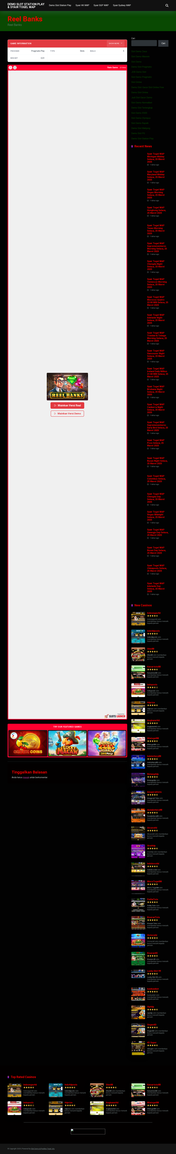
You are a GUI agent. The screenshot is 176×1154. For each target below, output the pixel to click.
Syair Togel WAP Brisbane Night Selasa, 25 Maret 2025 (156, 390)
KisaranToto (153, 917)
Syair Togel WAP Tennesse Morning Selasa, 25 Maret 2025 (157, 283)
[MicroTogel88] (138, 893)
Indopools (152, 684)
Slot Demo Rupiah (139, 123)
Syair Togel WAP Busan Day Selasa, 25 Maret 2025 (156, 550)
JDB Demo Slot (138, 72)
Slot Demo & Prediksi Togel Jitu (43, 1149)
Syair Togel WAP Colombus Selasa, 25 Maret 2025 (156, 479)
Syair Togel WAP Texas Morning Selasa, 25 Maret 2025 (156, 229)
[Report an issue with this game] (10, 67)
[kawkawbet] (138, 1000)
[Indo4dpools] (138, 642)
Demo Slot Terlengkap (142, 107)
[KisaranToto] (138, 929)
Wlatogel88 (153, 738)
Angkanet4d (153, 720)
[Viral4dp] (138, 857)
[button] (67, 386)
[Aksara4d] (138, 839)
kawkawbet (153, 989)
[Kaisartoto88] (138, 678)
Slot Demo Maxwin (140, 56)
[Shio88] (138, 660)
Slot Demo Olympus (141, 118)
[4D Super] (138, 1054)
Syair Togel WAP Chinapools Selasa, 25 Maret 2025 (157, 568)
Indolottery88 (154, 756)
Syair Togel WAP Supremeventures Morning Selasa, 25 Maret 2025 (157, 247)
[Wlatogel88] (138, 750)
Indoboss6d (153, 863)
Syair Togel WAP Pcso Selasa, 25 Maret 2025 (155, 443)
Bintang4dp (153, 774)
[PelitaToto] (138, 911)
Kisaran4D (152, 953)
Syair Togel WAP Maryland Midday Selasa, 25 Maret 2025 (156, 175)
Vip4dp (150, 1006)
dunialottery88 (154, 810)
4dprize (151, 702)
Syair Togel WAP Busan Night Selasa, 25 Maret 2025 (157, 461)
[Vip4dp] (138, 1018)
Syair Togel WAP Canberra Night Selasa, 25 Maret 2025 (156, 408)
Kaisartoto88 (154, 666)
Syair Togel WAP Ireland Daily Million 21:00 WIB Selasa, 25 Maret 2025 (157, 372)
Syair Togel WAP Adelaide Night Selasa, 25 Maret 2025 (156, 319)
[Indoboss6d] (138, 875)
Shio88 (150, 648)
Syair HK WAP (82, 5)
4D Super (152, 1042)
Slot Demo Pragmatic (141, 77)
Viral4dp (151, 845)
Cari (133, 38)
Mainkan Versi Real (69, 405)
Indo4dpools (153, 631)
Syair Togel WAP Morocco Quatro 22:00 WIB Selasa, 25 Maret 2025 (157, 301)
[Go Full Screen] (15, 67)
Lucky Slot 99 (154, 971)
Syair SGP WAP (101, 5)
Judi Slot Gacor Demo (141, 97)
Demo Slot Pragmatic (141, 67)
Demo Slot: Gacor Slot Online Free (147, 87)
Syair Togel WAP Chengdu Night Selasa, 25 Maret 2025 (156, 265)
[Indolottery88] (138, 768)
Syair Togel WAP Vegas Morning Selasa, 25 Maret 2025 (156, 193)
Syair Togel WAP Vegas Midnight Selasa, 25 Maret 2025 (156, 516)
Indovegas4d (153, 613)
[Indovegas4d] (138, 624)
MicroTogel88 (154, 881)
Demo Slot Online (139, 92)
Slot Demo (136, 61)
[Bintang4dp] (138, 785)
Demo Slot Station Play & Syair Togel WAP (26, 5)
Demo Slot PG (138, 133)
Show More (114, 43)
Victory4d (152, 935)
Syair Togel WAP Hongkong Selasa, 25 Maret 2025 (156, 210)
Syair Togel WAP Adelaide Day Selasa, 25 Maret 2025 (156, 587)
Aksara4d (152, 827)
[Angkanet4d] (138, 732)
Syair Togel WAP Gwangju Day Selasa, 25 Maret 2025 (157, 532)
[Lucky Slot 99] (138, 982)
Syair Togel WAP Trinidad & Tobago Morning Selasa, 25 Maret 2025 (157, 337)
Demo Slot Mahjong (140, 128)
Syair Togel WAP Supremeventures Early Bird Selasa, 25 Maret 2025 (157, 426)
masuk (26, 777)
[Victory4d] (138, 947)
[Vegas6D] (138, 1036)
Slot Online (136, 82)
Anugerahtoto (154, 792)
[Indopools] (138, 696)
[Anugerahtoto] (138, 803)
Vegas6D (151, 1024)
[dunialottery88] (138, 821)
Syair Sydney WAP (122, 5)
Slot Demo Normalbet (141, 102)
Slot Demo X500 (139, 113)
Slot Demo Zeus (139, 51)
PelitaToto (152, 899)
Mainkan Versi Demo (69, 413)
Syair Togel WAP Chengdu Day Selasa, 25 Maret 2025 (156, 498)
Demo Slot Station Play (60, 5)
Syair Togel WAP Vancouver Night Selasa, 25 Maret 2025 (156, 354)
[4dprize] (138, 714)
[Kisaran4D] (138, 964)
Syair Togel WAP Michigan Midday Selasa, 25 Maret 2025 (156, 158)
